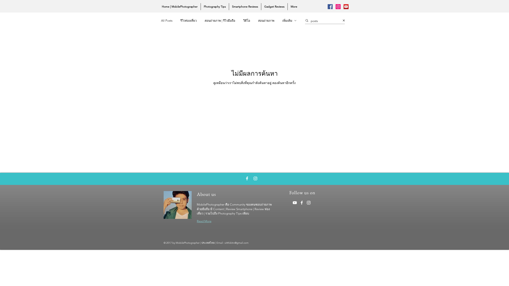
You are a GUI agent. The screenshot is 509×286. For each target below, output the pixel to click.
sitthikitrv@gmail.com (237, 242)
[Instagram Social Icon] (338, 6)
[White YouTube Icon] (294, 202)
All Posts (166, 20)
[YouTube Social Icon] (346, 6)
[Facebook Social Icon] (330, 6)
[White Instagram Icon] (255, 178)
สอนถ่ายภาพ (266, 20)
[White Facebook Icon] (247, 178)
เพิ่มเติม (287, 20)
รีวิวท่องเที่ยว (188, 20)
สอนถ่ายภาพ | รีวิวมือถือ (220, 20)
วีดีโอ (246, 20)
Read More (204, 221)
